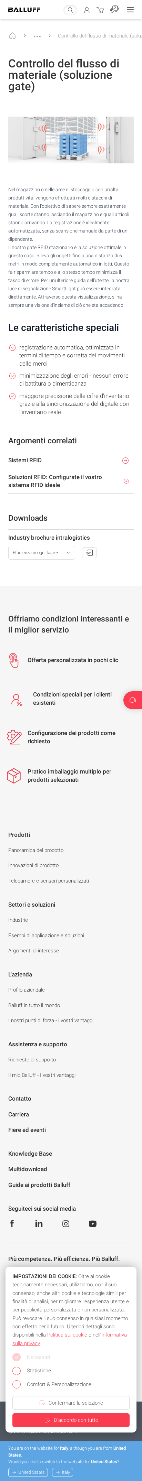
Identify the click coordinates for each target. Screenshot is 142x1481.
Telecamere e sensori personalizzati (48, 881)
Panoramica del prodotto (35, 850)
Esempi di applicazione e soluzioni (46, 935)
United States (31, 1472)
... (37, 33)
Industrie (18, 920)
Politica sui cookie (67, 1335)
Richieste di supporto (32, 1060)
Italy (66, 1472)
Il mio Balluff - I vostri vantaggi (41, 1075)
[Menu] (130, 9)
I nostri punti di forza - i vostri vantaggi (50, 1020)
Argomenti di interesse (33, 951)
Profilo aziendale (26, 990)
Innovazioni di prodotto (33, 865)
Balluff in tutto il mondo (34, 1005)
